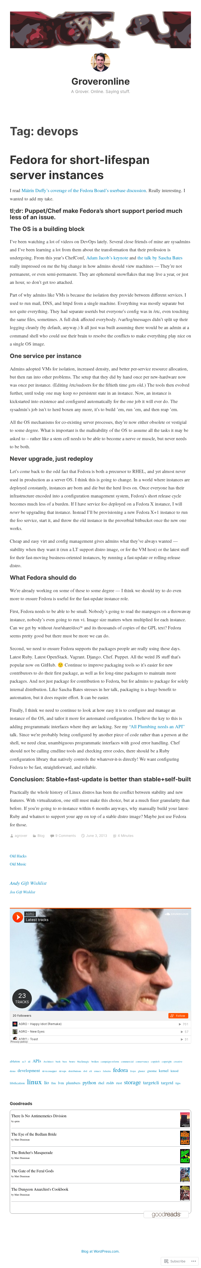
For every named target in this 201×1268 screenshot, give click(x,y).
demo (12, 1071)
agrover (21, 835)
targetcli (151, 1082)
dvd (85, 1071)
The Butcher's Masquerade (32, 1152)
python (89, 1082)
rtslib (110, 1082)
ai (29, 1061)
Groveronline (100, 81)
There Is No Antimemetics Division (38, 1115)
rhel (101, 1082)
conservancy (142, 1061)
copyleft (155, 1061)
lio (46, 1082)
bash (58, 1061)
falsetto (107, 1071)
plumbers (73, 1082)
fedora (120, 1070)
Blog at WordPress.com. (100, 1251)
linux (34, 1081)
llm (53, 1083)
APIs (37, 1061)
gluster (141, 1071)
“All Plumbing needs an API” (157, 726)
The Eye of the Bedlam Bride (34, 1134)
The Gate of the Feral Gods (32, 1170)
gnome (152, 1071)
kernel (163, 1070)
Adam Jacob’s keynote (107, 257)
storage (132, 1082)
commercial (127, 1061)
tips (178, 1083)
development (29, 1070)
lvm (61, 1082)
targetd (167, 1082)
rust (119, 1082)
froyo (133, 1071)
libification (17, 1083)
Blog (41, 835)
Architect (48, 1061)
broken (95, 1061)
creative (178, 1061)
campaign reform (110, 1061)
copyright (167, 1061)
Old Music (18, 863)
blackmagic (83, 1061)
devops (62, 1071)
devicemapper (49, 1071)
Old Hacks (18, 855)
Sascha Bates (170, 257)
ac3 (24, 1061)
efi (90, 1071)
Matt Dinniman (22, 1139)
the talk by (148, 257)
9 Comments (65, 835)
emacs (97, 1071)
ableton (15, 1061)
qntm (17, 1121)
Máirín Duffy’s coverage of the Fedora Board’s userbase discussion (84, 190)
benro (72, 1061)
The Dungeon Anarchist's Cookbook (39, 1189)
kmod (174, 1071)
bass (65, 1061)
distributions (74, 1071)
